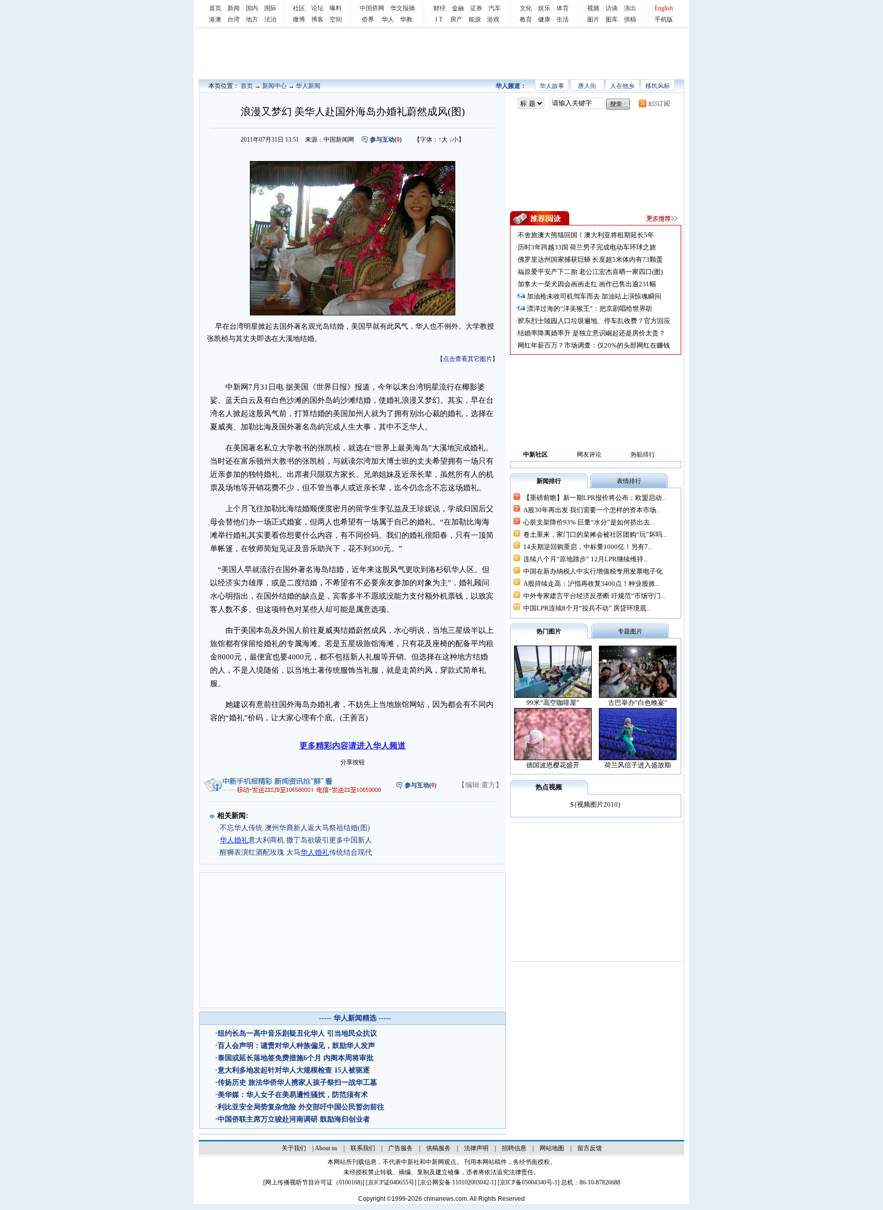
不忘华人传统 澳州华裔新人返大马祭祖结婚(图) (295, 828)
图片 (593, 19)
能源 (475, 19)
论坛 (317, 8)
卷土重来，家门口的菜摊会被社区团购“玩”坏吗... (595, 534)
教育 (526, 19)
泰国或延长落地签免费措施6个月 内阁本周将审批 (296, 1058)
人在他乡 (622, 85)
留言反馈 (589, 1148)
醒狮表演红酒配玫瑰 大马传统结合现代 (296, 852)
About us (326, 1148)
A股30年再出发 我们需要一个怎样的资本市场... (592, 510)
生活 (562, 19)
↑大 (443, 139)
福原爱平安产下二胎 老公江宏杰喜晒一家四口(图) (590, 272)
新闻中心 (274, 85)
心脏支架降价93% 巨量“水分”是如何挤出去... (589, 522)
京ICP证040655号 (391, 1182)
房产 (456, 19)
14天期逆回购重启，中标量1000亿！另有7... (588, 547)
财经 (439, 8)
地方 (252, 19)
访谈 (612, 8)
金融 (458, 8)
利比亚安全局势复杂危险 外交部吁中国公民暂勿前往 (301, 1107)
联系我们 (363, 1148)
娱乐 (544, 8)
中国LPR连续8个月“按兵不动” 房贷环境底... (587, 608)
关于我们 (294, 1148)
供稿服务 (438, 1148)
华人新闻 (308, 85)
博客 (317, 19)
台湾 (233, 19)
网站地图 (552, 1148)
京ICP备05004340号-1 (528, 1182)
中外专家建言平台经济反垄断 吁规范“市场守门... (594, 596)
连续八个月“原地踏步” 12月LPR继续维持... (585, 559)
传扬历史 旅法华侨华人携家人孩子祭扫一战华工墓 (297, 1082)
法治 (270, 19)
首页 (215, 8)
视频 (593, 8)
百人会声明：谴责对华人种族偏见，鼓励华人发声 (296, 1045)
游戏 (493, 19)
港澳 (215, 19)
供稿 (630, 19)
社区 (299, 8)
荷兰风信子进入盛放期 (638, 765)
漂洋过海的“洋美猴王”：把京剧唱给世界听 (590, 308)
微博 (299, 19)
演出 (630, 8)
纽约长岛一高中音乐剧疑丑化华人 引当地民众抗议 (297, 1033)
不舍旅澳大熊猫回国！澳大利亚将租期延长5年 (586, 235)
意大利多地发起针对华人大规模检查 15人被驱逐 (294, 1070)
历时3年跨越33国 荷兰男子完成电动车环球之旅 (587, 247)
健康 (544, 19)
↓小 (453, 139)
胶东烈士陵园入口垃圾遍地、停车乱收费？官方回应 (594, 321)
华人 (388, 19)
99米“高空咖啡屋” (552, 702)
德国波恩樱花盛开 (552, 765)
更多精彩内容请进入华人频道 (352, 745)
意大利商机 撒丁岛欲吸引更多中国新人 (296, 840)
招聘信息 (514, 1148)
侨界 (368, 19)
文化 (526, 8)
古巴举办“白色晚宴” (637, 702)
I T (439, 19)
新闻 (233, 8)
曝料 (336, 8)
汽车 (495, 8)
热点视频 (549, 787)
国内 (252, 8)
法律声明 (476, 1148)
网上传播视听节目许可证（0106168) (313, 1182)
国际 (270, 8)
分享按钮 (352, 762)
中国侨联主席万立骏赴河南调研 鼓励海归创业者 (294, 1119)
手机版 (664, 19)
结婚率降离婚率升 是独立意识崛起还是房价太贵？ (591, 333)
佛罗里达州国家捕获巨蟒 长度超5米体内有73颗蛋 (590, 259)
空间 (336, 19)
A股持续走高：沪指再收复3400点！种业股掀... (591, 583)
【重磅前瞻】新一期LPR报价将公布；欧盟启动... (594, 497)
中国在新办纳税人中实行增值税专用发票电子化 (593, 571)
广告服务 (400, 1148)
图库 (612, 19)
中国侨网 (372, 8)
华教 (406, 19)
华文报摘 (402, 8)
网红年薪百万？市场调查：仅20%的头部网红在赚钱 (594, 345)
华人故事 (552, 85)
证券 (476, 8)
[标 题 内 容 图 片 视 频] (531, 103)
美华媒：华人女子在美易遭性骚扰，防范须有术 (293, 1095)
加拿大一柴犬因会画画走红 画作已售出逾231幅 (587, 284)
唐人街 (587, 85)
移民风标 (657, 85)
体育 (562, 8)
